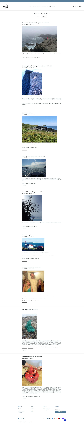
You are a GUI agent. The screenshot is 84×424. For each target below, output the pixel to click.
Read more (24, 59)
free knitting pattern (30, 103)
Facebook (32, 408)
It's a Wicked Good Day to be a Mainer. (33, 192)
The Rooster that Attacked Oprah (31, 267)
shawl (25, 104)
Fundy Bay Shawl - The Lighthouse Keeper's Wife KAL (37, 66)
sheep (36, 147)
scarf (23, 104)
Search (19, 408)
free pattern (36, 103)
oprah (37, 300)
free (26, 103)
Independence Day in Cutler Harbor (32, 356)
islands (27, 147)
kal (39, 103)
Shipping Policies (21, 411)
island (27, 183)
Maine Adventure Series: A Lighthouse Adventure (35, 23)
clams (27, 226)
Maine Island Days (27, 113)
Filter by (39, 16)
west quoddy (37, 258)
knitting (43, 103)
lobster (32, 396)
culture (29, 226)
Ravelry (32, 411)
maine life (38, 57)
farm (26, 300)
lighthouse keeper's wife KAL (50, 103)
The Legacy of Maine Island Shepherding (33, 156)
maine (27, 57)
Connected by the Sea (28, 235)
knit (41, 103)
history (29, 300)
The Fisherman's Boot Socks (30, 309)
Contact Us (20, 412)
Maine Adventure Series (32, 57)
